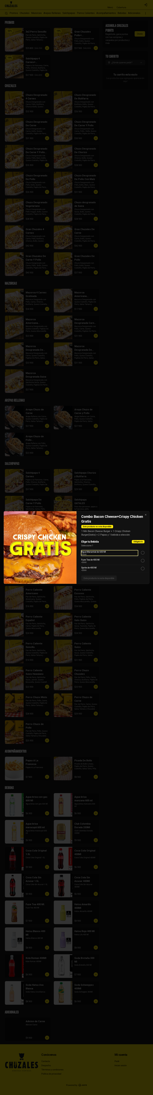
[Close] (145, 515)
